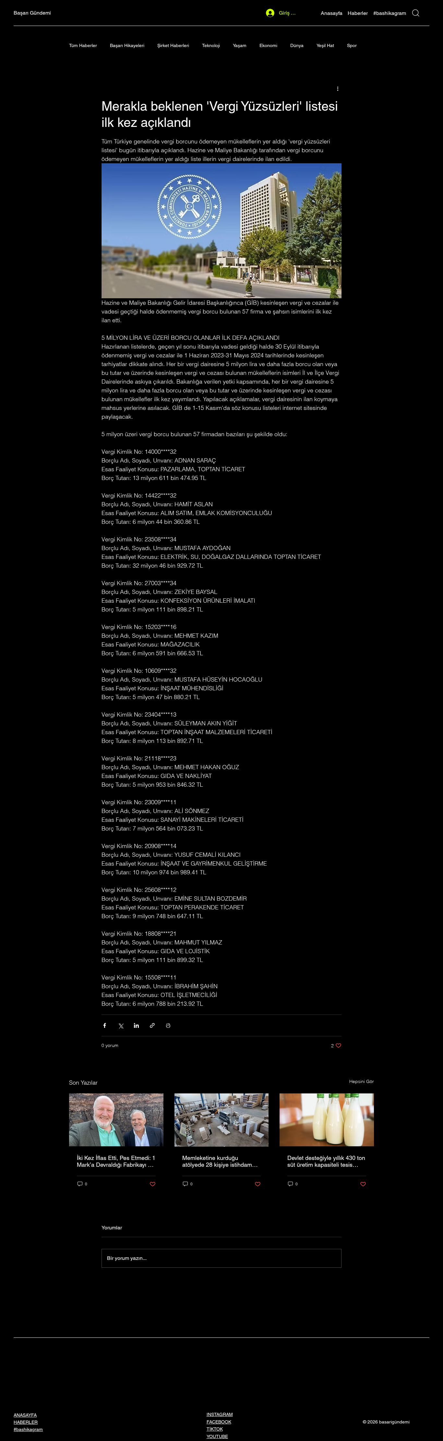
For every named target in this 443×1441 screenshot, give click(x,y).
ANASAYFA (25, 1415)
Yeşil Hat (325, 45)
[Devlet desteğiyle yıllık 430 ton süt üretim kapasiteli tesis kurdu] (327, 1119)
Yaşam (239, 45)
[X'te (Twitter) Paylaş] (120, 1025)
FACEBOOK (219, 1421)
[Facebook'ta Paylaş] (105, 1025)
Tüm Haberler (83, 45)
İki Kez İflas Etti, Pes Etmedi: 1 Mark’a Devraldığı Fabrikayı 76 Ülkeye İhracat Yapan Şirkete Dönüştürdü (116, 1161)
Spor (352, 45)
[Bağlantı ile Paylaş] (152, 1025)
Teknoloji (211, 45)
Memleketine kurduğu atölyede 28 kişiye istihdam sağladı (217, 1161)
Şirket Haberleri (173, 45)
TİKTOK (215, 1429)
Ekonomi (268, 45)
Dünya (297, 45)
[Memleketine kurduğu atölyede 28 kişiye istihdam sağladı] (221, 1120)
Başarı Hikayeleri (127, 45)
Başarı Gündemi (32, 13)
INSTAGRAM (220, 1414)
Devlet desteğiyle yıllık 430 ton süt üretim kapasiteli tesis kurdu (326, 1161)
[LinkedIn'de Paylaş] (136, 1025)
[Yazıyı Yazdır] (168, 1025)
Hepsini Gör (361, 1081)
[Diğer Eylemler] (337, 88)
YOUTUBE (217, 1436)
